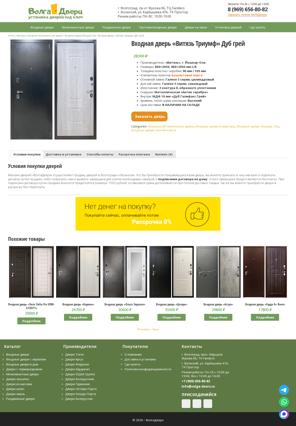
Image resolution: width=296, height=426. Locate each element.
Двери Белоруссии (79, 399)
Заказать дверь (150, 116)
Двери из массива (19, 384)
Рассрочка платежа (134, 154)
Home (11, 35)
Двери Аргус (74, 359)
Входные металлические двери (45, 35)
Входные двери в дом (22, 364)
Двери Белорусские (79, 379)
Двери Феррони (77, 364)
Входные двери (42, 27)
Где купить (257, 27)
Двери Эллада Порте (80, 394)
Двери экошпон (17, 379)
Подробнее (31, 317)
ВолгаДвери (155, 420)
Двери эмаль (15, 394)
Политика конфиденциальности (147, 369)
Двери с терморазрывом (24, 369)
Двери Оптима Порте (81, 389)
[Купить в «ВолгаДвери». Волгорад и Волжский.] (55, 11)
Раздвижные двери (116, 27)
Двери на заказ (196, 27)
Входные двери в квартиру (215, 126)
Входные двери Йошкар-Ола (80, 35)
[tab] (27, 154)
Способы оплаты (100, 154)
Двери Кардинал (77, 369)
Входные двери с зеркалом (26, 359)
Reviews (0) (164, 154)
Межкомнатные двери (78, 27)
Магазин (21, 35)
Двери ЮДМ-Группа (80, 374)
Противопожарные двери (158, 27)
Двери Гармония (77, 384)
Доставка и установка (63, 154)
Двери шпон (15, 389)
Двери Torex (74, 354)
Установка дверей (228, 27)
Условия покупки (26, 154)
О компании (133, 354)
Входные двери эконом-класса (153, 130)
